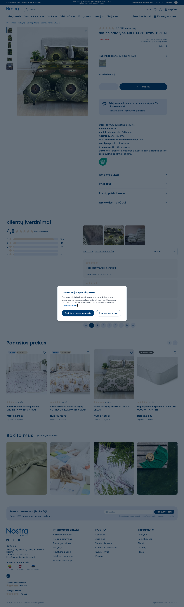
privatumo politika (69, 305)
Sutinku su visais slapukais (78, 313)
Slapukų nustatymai (108, 313)
